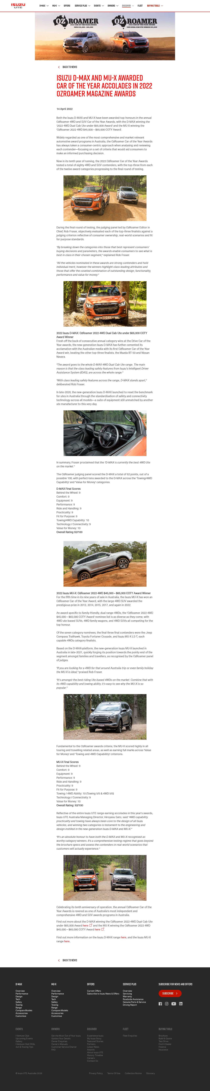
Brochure (163, 1036)
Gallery (19, 1042)
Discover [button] (126, 6)
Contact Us (92, 1061)
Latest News (93, 1047)
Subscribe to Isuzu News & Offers (103, 994)
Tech (18, 1000)
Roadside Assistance (133, 1000)
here (85, 926)
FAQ (53, 1050)
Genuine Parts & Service (134, 1002)
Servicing (127, 994)
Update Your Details (61, 1039)
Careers (91, 1058)
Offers (67, 6)
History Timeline (95, 1056)
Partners (91, 1044)
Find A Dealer (165, 1044)
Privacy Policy (96, 1074)
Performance (22, 994)
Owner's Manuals (59, 1044)
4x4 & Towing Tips (24, 1047)
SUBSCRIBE (167, 993)
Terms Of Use (113, 1074)
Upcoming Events (24, 1039)
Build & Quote (165, 1039)
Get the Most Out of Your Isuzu (66, 1036)
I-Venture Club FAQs (25, 1044)
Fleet (140, 6)
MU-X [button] (54, 6)
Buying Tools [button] (153, 6)
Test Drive (163, 1042)
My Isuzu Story (94, 1039)
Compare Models (24, 1011)
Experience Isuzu (95, 1036)
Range (19, 1008)
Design (19, 997)
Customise (21, 1016)
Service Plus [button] (81, 6)
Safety (19, 1002)
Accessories (22, 1014)
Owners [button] (112, 6)
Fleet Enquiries (130, 1036)
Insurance (163, 1050)
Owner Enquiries (59, 1042)
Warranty (127, 997)
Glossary (150, 1074)
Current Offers (94, 991)
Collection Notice (133, 1074)
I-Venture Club (22, 1036)
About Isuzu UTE (95, 1053)
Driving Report (130, 1005)
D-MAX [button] (43, 6)
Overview (20, 991)
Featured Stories (95, 1042)
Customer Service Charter (64, 1047)
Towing (19, 1005)
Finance (162, 1047)
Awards (91, 1050)
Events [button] (97, 6)
